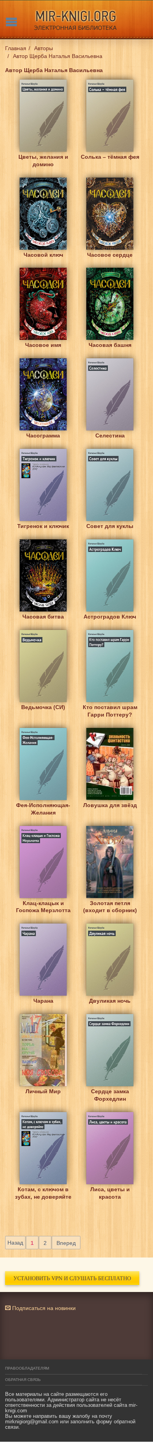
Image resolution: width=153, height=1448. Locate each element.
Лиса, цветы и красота (110, 1193)
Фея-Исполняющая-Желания (43, 809)
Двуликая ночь (110, 1001)
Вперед (66, 1243)
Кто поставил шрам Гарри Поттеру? (110, 711)
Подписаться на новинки (43, 1308)
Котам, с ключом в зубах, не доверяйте (43, 1193)
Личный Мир (43, 1091)
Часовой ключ (43, 255)
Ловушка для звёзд (110, 805)
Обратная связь (23, 1379)
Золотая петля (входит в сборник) (110, 907)
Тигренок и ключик (43, 526)
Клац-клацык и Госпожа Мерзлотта (43, 907)
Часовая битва (43, 616)
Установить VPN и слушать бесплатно (72, 1278)
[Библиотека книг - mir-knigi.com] (77, 19)
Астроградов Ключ (110, 616)
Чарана (43, 1001)
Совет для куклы (109, 526)
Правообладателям (27, 1368)
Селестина (110, 435)
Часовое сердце (110, 255)
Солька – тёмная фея (110, 157)
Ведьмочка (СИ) (43, 707)
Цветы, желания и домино (43, 160)
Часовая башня (110, 345)
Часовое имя (43, 345)
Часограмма (43, 435)
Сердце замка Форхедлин (110, 1095)
